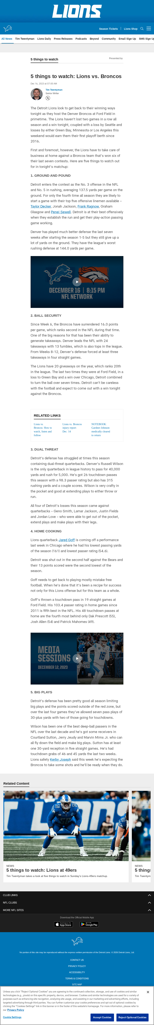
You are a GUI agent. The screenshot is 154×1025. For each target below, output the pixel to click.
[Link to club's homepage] (7, 27)
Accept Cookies (102, 1017)
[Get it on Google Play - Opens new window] (89, 930)
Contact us (77, 963)
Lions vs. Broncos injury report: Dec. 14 (72, 428)
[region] (77, 1005)
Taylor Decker (41, 206)
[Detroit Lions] (77, 945)
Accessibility (77, 976)
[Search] (141, 28)
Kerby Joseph (60, 763)
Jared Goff (67, 544)
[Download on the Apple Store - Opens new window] (63, 928)
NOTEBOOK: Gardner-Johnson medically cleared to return (101, 432)
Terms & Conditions (77, 982)
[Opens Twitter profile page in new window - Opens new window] (48, 98)
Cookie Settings (12, 1017)
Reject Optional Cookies (132, 1017)
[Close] (148, 992)
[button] (77, 281)
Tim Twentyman (54, 89)
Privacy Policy (77, 969)
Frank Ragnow (88, 206)
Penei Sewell (61, 212)
